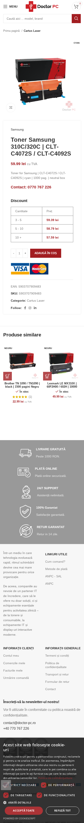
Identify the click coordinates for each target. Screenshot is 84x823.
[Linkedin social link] (35, 308)
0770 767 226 (39, 187)
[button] (42, 802)
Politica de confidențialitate (56, 665)
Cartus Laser (32, 30)
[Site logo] (42, 6)
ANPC (49, 583)
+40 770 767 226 (16, 728)
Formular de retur (57, 681)
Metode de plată (56, 569)
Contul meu (11, 655)
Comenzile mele (14, 663)
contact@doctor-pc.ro (19, 723)
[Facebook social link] (25, 308)
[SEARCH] (76, 18)
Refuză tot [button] (62, 810)
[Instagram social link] (30, 308)
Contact (50, 689)
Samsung (17, 129)
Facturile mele (13, 670)
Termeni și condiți (57, 655)
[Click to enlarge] (10, 107)
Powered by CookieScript (19, 818)
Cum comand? (55, 561)
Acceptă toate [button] (23, 810)
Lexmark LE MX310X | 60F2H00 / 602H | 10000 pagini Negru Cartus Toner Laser (61, 388)
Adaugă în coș (45, 253)
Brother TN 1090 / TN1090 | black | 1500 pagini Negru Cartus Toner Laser (22, 387)
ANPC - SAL (53, 576)
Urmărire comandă (16, 678)
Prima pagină (11, 30)
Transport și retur (57, 674)
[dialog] (42, 780)
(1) (30, 397)
